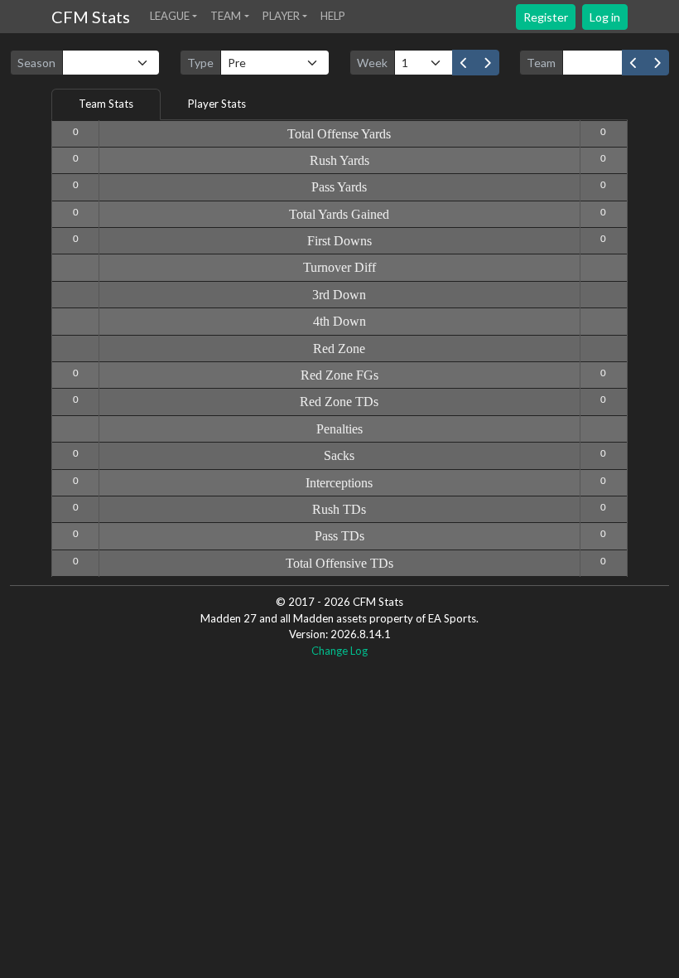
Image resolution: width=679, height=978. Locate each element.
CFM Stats (90, 17)
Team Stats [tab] (106, 103)
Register (545, 17)
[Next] (487, 62)
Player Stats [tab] (217, 103)
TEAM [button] (225, 15)
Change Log (339, 650)
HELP (332, 15)
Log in (605, 17)
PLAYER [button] (281, 15)
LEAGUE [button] (170, 15)
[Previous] (464, 62)
